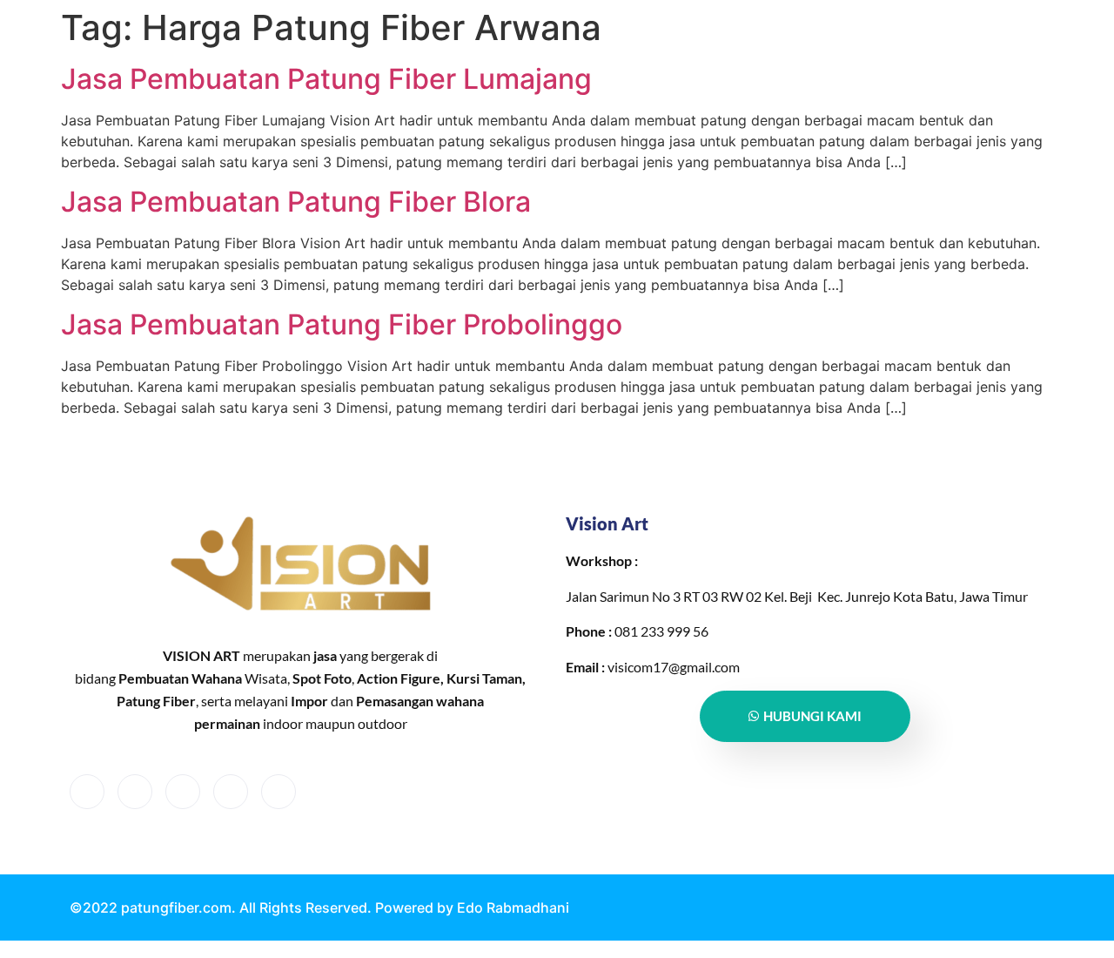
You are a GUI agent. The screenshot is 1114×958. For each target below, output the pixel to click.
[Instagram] (278, 791)
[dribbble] (230, 791)
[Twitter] (134, 791)
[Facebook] (87, 791)
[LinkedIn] (182, 791)
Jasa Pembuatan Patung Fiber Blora (296, 202)
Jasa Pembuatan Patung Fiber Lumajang (326, 79)
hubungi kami (812, 716)
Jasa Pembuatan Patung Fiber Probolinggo (341, 324)
